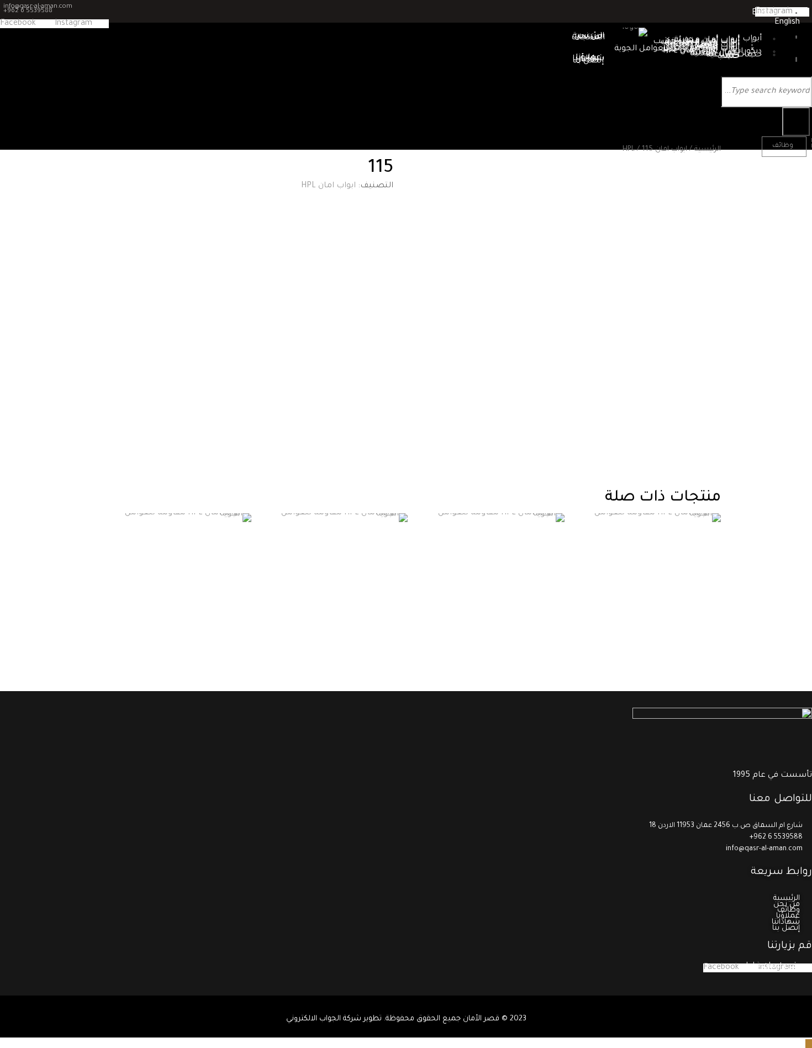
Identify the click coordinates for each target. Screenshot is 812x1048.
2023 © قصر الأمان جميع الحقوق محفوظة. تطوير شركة (433, 1019)
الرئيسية (707, 150)
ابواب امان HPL (655, 150)
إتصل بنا (588, 61)
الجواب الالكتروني (313, 1019)
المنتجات (588, 38)
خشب (728, 56)
